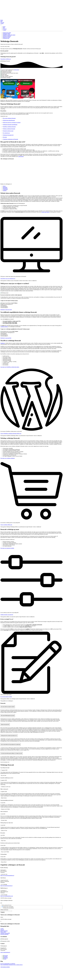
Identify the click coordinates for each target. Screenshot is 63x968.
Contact (2, 23)
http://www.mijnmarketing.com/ (6, 895)
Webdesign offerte (6, 33)
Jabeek (4, 186)
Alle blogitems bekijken (5, 966)
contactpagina (21, 156)
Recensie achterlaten (4, 934)
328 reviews (16, 69)
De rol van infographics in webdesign (7, 963)
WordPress (2, 343)
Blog (1, 21)
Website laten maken (7, 32)
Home (1, 20)
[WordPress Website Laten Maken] (31, 430)
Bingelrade (5, 187)
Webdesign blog (6, 38)
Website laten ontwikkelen (8, 906)
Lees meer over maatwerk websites (7, 548)
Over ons (2, 22)
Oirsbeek (4, 190)
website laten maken (45, 212)
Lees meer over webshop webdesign (7, 458)
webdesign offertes (4, 326)
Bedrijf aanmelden (4, 930)
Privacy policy (3, 931)
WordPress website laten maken (9, 34)
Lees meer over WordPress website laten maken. (9, 367)
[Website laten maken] (31, 275)
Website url (4, 909)
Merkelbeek (5, 188)
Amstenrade (5, 189)
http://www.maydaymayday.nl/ (6, 885)
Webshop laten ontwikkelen (8, 907)
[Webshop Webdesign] (31, 521)
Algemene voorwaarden (5, 933)
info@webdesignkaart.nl (5, 952)
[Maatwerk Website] (31, 611)
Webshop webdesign (7, 36)
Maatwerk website (6, 37)
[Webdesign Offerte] (31, 693)
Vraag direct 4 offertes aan (5, 58)
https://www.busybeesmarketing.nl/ (7, 875)
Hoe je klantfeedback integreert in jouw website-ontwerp (11, 964)
